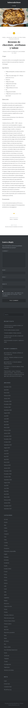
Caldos (5, 528)
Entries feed (7, 683)
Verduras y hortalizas (9, 670)
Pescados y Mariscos (9, 615)
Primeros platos (7, 623)
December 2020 (7, 401)
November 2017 (7, 505)
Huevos (6, 583)
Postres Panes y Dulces (9, 621)
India (5, 586)
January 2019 (7, 468)
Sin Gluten (6, 641)
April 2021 (6, 389)
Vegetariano (7, 667)
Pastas (5, 609)
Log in (5, 681)
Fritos (5, 574)
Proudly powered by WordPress (12, 703)
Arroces (6, 519)
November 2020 (7, 404)
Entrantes (6, 560)
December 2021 (7, 386)
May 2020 (6, 421)
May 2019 (6, 456)
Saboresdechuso (14, 2)
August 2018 (7, 482)
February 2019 (7, 465)
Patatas (6, 612)
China (5, 539)
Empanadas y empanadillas (10, 551)
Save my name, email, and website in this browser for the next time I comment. (12, 294)
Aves (5, 525)
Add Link (6, 357)
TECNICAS (6, 655)
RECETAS (16, 39)
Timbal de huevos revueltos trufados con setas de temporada (13, 326)
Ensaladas (6, 557)
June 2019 (6, 453)
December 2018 (7, 471)
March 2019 (6, 462)
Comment (5, 251)
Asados (5, 522)
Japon (5, 594)
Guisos (5, 580)
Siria (5, 644)
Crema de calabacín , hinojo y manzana (12, 333)
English (5, 554)
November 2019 (7, 439)
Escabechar (6, 562)
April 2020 (6, 424)
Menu (14, 5)
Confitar (6, 542)
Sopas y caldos (7, 647)
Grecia (5, 577)
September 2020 (8, 410)
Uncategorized (7, 664)
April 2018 (6, 494)
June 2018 (6, 488)
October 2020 (7, 407)
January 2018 (7, 502)
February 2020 (7, 430)
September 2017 (8, 508)
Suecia (5, 652)
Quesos (6, 626)
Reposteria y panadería (9, 632)
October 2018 (7, 476)
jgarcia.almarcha (12, 51)
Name (4, 270)
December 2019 (7, 436)
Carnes (5, 531)
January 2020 (7, 433)
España (5, 565)
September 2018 (8, 479)
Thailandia (6, 658)
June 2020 (6, 418)
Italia (5, 592)
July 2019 (6, 450)
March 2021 (6, 392)
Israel (4, 37)
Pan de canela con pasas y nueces (11, 330)
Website (4, 284)
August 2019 (7, 447)
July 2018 (6, 485)
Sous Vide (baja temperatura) (10, 649)
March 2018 (6, 497)
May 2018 (6, 491)
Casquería (6, 534)
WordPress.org (7, 689)
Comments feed (7, 686)
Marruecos (6, 603)
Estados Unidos (7, 568)
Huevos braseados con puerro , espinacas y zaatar (14, 341)
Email (4, 277)
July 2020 (6, 416)
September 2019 (8, 444)
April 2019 (6, 459)
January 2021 (7, 398)
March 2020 (6, 427)
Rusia (5, 635)
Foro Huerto (7, 366)
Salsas (5, 638)
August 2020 (7, 413)
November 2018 (7, 473)
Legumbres (6, 597)
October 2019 (7, 442)
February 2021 (7, 395)
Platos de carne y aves (9, 618)
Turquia (6, 661)
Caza (5, 536)
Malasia (5, 600)
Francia (5, 571)
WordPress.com (15, 705)
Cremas (6, 545)
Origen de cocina (11, 37)
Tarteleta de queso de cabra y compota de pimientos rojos (13, 336)
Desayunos (6, 548)
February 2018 (7, 500)
